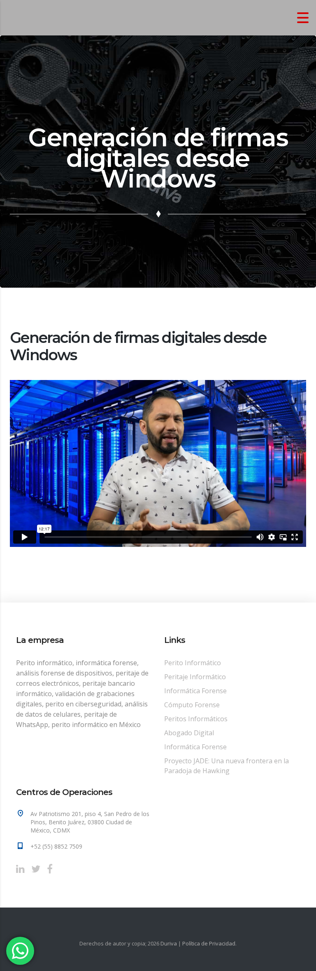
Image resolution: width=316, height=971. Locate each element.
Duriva (168, 943)
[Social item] (20, 869)
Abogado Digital (189, 732)
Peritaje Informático (195, 676)
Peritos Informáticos (196, 718)
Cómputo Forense (192, 704)
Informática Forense (195, 690)
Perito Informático (192, 662)
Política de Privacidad (208, 943)
